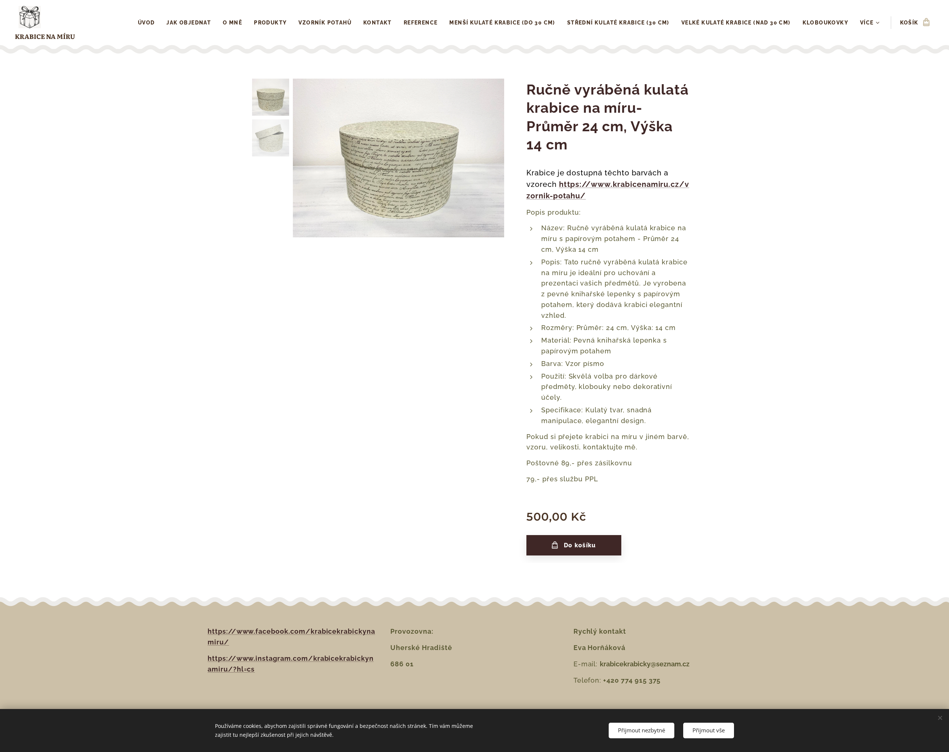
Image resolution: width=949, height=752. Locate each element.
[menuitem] (148, 22)
